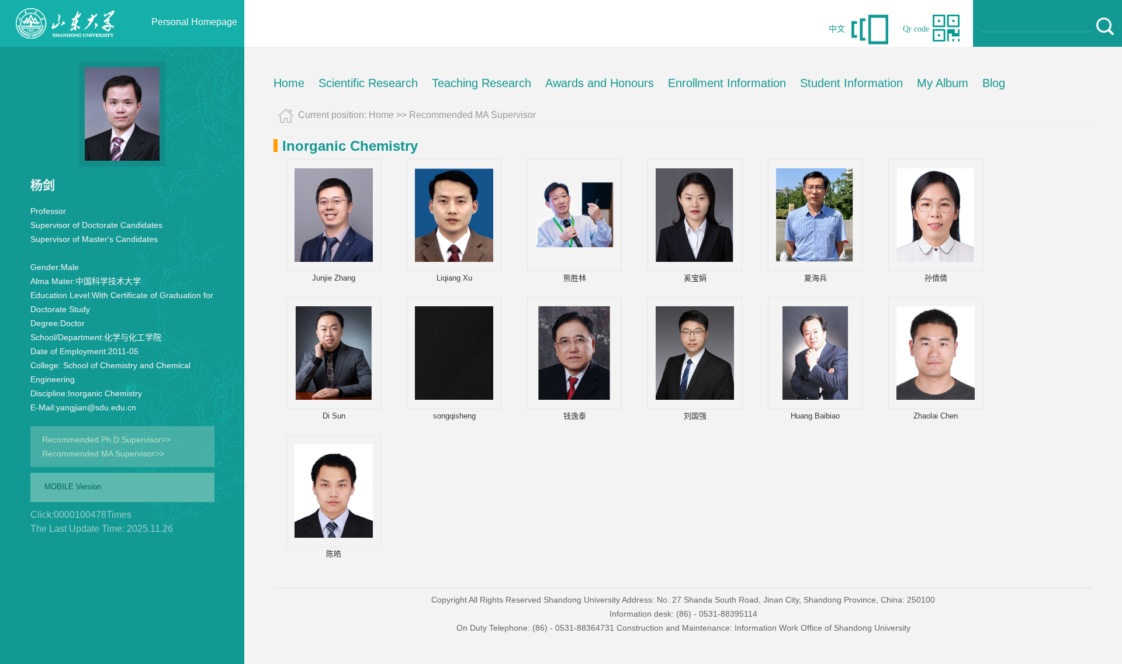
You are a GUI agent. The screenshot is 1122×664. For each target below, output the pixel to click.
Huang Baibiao (815, 415)
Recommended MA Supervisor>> (103, 453)
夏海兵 (815, 278)
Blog (993, 83)
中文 (837, 29)
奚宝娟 (695, 278)
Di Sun (334, 415)
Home (288, 83)
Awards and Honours (599, 83)
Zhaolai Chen (935, 415)
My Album (942, 83)
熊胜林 (574, 278)
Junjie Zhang (333, 278)
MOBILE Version (72, 486)
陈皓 (333, 553)
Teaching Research (481, 83)
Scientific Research (368, 83)
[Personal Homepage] (65, 44)
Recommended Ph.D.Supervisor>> (106, 439)
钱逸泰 (574, 415)
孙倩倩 (935, 278)
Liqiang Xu (454, 278)
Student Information (851, 83)
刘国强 (695, 415)
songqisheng (454, 415)
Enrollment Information (727, 83)
